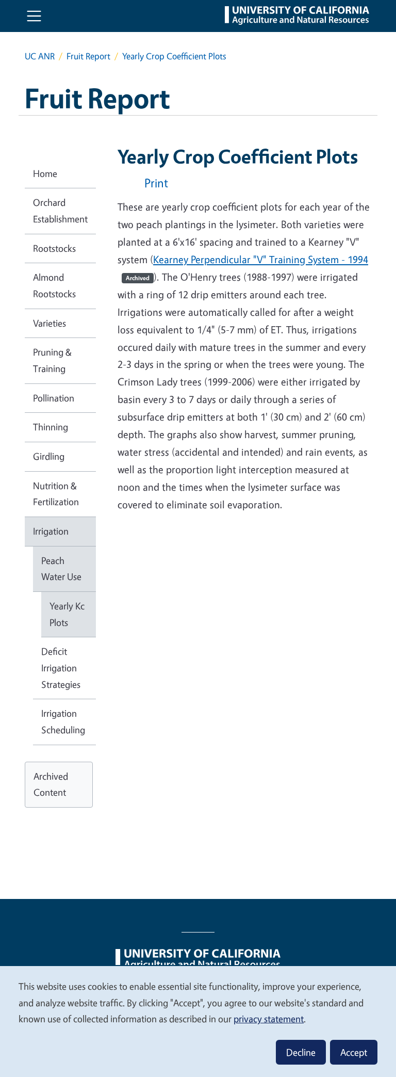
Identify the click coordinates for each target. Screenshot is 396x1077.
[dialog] (198, 1021)
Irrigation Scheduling (63, 721)
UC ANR (40, 56)
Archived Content (51, 784)
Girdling (48, 456)
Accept (353, 1052)
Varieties (49, 323)
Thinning (50, 427)
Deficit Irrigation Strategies (60, 667)
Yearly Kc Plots (67, 614)
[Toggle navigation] (34, 16)
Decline (301, 1052)
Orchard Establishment (60, 210)
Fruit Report (88, 56)
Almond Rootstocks (54, 285)
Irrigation (51, 531)
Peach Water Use (61, 568)
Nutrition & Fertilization (56, 493)
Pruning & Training (52, 360)
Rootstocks (54, 248)
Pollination (53, 398)
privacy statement (269, 1018)
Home (45, 173)
